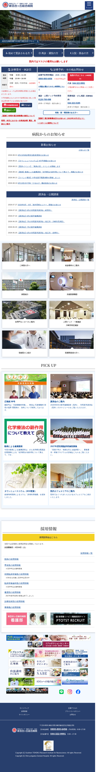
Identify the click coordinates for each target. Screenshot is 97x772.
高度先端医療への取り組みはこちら (18, 41)
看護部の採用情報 (12, 592)
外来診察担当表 (12, 105)
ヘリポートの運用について (48, 123)
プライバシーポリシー (72, 711)
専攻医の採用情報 (12, 565)
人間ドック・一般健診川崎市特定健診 (72, 323)
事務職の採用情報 (12, 607)
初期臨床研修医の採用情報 (16, 574)
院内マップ (10, 110)
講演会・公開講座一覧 (80, 200)
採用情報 (24, 711)
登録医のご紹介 (25, 353)
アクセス (27, 105)
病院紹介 (24, 294)
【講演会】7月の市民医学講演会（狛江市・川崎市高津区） (41, 221)
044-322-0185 (74, 103)
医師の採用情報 (11, 559)
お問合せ (73, 714)
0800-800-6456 (45, 79)
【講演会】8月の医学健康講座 (30, 216)
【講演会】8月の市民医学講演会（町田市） (35, 210)
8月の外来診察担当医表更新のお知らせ (33, 155)
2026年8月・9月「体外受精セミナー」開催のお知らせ (39, 205)
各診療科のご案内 (72, 265)
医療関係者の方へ (72, 353)
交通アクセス (72, 708)
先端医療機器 (72, 294)
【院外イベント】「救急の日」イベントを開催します (39, 166)
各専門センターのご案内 (25, 322)
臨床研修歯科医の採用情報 (16, 583)
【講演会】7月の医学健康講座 (30, 227)
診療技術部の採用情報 (14, 601)
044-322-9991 (78, 83)
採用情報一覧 (86, 553)
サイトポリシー (24, 714)
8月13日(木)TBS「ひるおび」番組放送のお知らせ (37, 183)
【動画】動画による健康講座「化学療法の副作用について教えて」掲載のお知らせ (50, 172)
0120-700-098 (44, 99)
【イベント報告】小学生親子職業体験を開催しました (39, 178)
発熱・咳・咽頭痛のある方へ (66, 113)
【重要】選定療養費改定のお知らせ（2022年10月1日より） (61, 118)
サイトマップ (24, 708)
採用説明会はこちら (48, 537)
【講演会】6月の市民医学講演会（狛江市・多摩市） (38, 233)
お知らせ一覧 (84, 150)
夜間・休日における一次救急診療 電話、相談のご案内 (18, 122)
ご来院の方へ (25, 265)
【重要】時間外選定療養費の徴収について (18, 116)
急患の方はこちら (80, 77)
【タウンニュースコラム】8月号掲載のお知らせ (37, 161)
